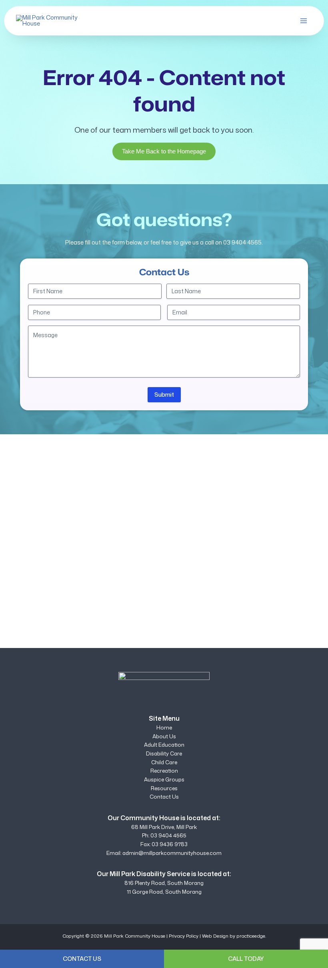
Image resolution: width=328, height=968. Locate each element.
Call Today (246, 958)
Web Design (215, 935)
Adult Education (164, 744)
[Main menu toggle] (303, 20)
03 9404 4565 (242, 242)
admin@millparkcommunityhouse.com (172, 853)
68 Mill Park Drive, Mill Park (164, 827)
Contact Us (164, 796)
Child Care (164, 762)
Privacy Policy (183, 935)
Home (164, 727)
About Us (164, 736)
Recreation (164, 770)
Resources (164, 788)
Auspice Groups (164, 779)
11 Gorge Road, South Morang (164, 891)
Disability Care (164, 753)
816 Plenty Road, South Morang (164, 883)
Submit (164, 394)
